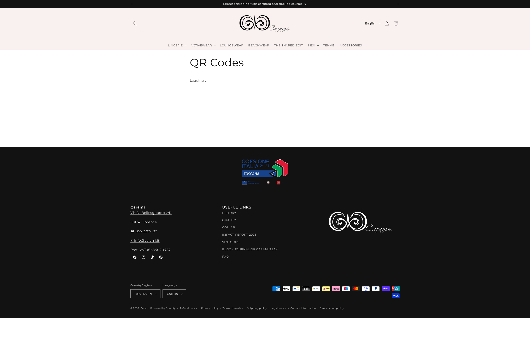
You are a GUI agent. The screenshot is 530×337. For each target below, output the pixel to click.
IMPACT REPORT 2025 (239, 234)
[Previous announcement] (131, 4)
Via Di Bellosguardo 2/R (151, 213)
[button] (135, 23)
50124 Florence (143, 222)
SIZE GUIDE (231, 242)
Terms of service (233, 308)
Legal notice (278, 308)
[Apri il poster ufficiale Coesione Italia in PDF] (265, 173)
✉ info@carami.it (145, 240)
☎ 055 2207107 (143, 231)
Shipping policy (257, 308)
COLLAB (228, 227)
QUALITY (229, 220)
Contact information (303, 308)
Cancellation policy (332, 308)
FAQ (225, 256)
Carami (145, 308)
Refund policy (188, 308)
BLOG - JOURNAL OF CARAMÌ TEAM (250, 249)
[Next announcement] (398, 4)
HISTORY (229, 213)
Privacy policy (210, 308)
